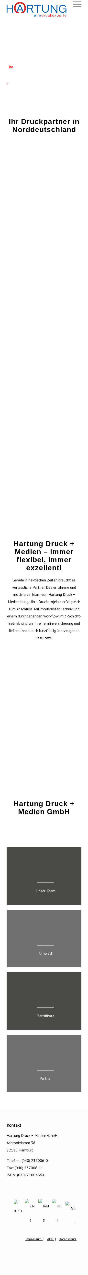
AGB (50, 1239)
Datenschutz (68, 1239)
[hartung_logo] (36, 9)
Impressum (34, 1239)
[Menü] (74, 4)
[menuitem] (74, 4)
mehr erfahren (20, 83)
